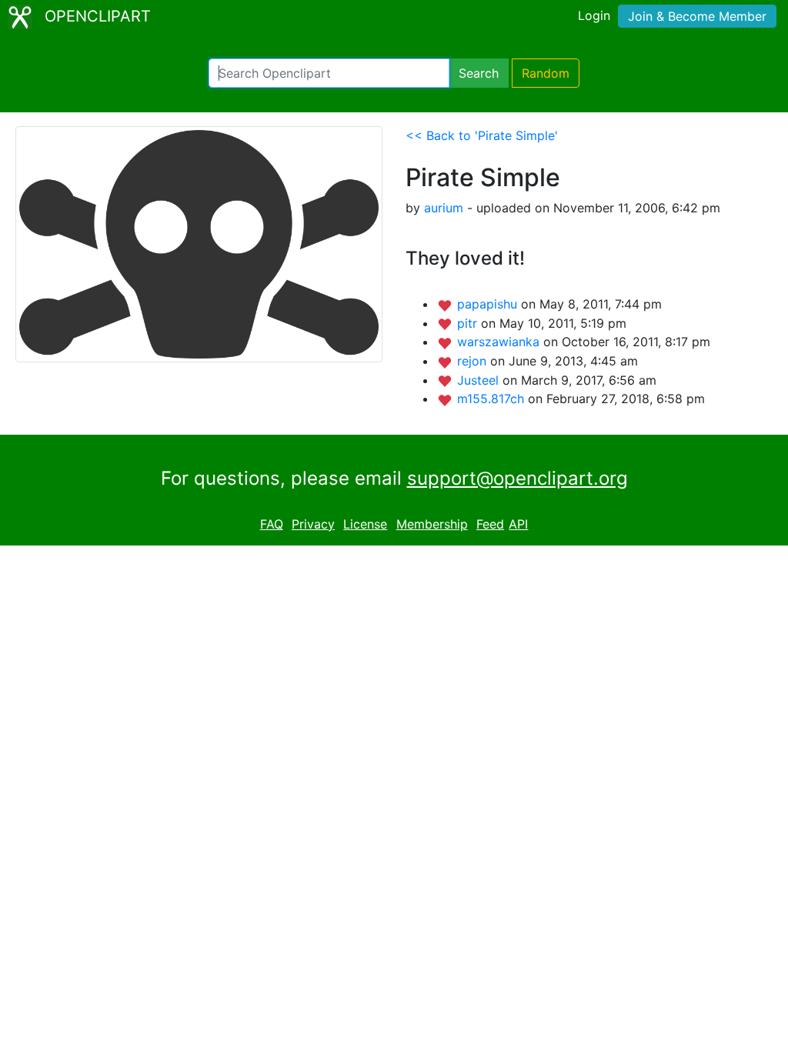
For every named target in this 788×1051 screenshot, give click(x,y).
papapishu (489, 304)
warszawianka (500, 341)
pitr (469, 323)
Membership (432, 524)
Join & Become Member (697, 16)
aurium (443, 207)
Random (545, 73)
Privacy (313, 524)
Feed (490, 524)
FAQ (271, 524)
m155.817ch (492, 398)
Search (479, 73)
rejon (473, 361)
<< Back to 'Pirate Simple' (482, 135)
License (365, 524)
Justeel (480, 380)
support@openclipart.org (517, 478)
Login (594, 15)
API (518, 524)
